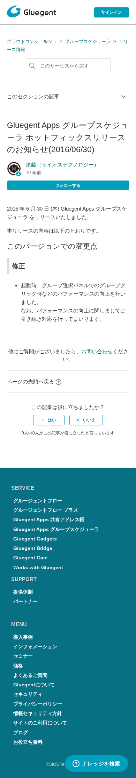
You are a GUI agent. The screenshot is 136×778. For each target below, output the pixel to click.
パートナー (25, 601)
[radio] (49, 420)
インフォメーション (35, 646)
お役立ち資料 (28, 742)
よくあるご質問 (30, 675)
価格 (18, 666)
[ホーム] (31, 12)
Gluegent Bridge (32, 548)
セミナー (23, 656)
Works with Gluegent (38, 567)
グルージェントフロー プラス (45, 510)
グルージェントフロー (37, 500)
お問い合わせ (97, 351)
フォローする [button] (68, 185)
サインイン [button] (111, 12)
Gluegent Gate (30, 557)
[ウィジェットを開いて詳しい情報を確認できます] (96, 764)
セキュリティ (28, 694)
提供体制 (23, 592)
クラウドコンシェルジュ (32, 41)
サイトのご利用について (40, 723)
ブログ (20, 732)
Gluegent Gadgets (35, 539)
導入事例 (23, 637)
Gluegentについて (34, 684)
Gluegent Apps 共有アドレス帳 (48, 519)
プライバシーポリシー (37, 704)
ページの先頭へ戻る (30, 381)
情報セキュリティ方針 (37, 713)
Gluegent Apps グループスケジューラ (56, 529)
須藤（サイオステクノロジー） (62, 165)
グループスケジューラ (88, 41)
